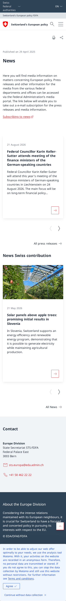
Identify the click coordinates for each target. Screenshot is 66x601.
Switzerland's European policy (29, 24)
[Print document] (54, 37)
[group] (33, 177)
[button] (60, 526)
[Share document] (61, 37)
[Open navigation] (60, 24)
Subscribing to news (16, 117)
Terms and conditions (21, 578)
